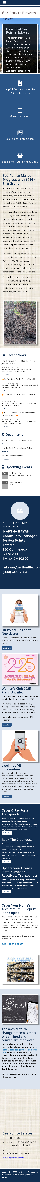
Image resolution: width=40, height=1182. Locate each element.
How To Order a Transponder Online (17, 440)
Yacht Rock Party (16, 473)
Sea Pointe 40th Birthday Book (20, 161)
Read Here (7, 648)
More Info (6, 725)
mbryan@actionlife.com (13, 1158)
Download (5, 444)
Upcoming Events (20, 116)
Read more (5, 375)
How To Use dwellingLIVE (12, 455)
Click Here (6, 861)
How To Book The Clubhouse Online (17, 448)
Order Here (7, 833)
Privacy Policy (18, 1175)
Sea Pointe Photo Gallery (20, 138)
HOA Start (6, 1175)
